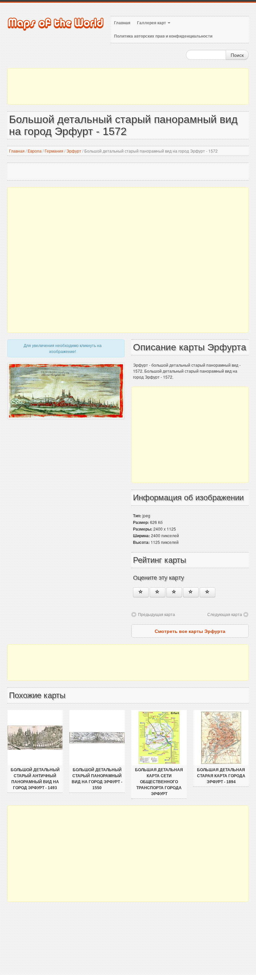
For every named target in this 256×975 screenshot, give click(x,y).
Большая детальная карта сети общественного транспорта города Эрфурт (159, 782)
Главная (122, 23)
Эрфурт (73, 151)
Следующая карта (224, 614)
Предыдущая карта (156, 614)
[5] (207, 592)
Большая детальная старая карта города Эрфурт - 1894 (221, 776)
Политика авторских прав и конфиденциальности (163, 36)
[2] (157, 592)
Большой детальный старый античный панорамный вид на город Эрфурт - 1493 (35, 779)
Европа (35, 151)
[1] (141, 592)
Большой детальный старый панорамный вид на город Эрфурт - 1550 (97, 779)
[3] (174, 592)
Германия (54, 151)
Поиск (237, 55)
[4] (191, 592)
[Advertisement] (128, 86)
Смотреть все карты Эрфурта (190, 631)
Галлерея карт (152, 23)
